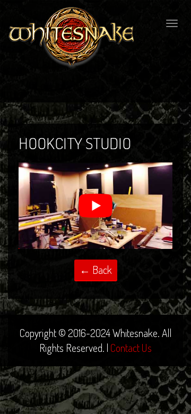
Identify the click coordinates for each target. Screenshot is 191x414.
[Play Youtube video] (95, 205)
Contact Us (131, 348)
